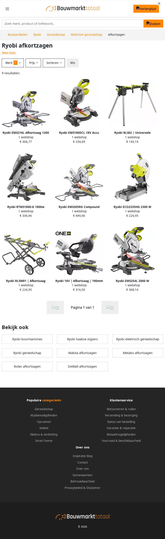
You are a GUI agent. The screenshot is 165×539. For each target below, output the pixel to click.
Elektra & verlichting (44, 434)
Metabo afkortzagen (138, 353)
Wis (72, 63)
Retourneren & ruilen (121, 409)
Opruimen (44, 422)
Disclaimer (93, 488)
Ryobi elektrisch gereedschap (137, 339)
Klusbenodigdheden (44, 415)
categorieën (51, 400)
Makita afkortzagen (82, 353)
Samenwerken (82, 475)
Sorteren (52, 63)
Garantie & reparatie (121, 428)
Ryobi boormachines (27, 339)
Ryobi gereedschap (27, 353)
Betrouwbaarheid (82, 481)
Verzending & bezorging (121, 415)
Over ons (82, 469)
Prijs (32, 63)
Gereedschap (44, 409)
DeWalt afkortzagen (82, 366)
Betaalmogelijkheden (121, 434)
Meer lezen (9, 52)
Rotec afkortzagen (27, 366)
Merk (10, 63)
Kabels (44, 428)
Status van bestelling (121, 422)
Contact (82, 462)
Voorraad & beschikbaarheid (121, 441)
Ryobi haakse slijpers (82, 339)
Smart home (43, 441)
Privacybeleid (73, 488)
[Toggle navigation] (7, 9)
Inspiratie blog (82, 456)
